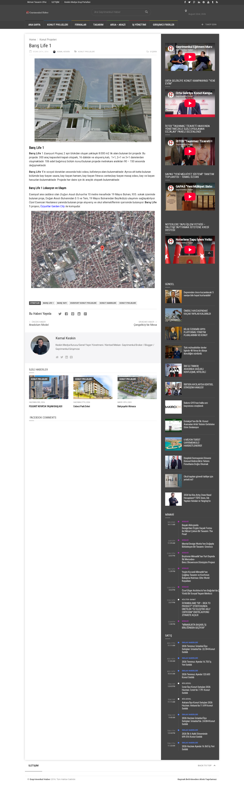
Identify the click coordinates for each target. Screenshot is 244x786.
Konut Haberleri (108, 303)
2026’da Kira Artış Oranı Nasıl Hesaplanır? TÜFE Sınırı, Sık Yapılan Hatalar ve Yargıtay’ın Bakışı (197, 499)
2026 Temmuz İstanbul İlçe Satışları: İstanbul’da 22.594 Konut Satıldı (198, 649)
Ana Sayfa (34, 24)
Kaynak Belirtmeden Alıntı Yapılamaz (197, 779)
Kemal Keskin (63, 52)
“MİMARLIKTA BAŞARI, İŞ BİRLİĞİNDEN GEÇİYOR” (194, 626)
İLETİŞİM (55, 2)
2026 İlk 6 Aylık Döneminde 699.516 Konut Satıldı (194, 735)
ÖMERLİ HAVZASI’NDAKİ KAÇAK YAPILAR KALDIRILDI (197, 312)
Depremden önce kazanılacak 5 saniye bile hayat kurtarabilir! (198, 294)
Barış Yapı (62, 303)
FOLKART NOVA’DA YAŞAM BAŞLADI (45, 406)
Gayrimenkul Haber (40, 779)
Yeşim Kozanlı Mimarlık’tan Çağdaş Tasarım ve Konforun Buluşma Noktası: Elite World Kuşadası (195, 576)
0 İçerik (153, 52)
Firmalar (80, 24)
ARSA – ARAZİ (117, 24)
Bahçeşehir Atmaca (127, 406)
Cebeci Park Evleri (81, 406)
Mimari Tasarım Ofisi (36, 2)
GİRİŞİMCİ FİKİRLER (163, 24)
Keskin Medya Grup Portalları (77, 2)
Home (32, 39)
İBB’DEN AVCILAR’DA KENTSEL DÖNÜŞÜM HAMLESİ (198, 386)
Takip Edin (210, 24)
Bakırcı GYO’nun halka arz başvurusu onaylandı (196, 404)
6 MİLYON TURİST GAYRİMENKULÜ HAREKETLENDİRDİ (193, 442)
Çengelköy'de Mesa (145, 324)
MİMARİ (185, 522)
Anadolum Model (39, 324)
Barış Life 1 (48, 303)
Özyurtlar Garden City (52, 206)
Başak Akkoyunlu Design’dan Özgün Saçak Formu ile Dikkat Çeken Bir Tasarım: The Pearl (197, 530)
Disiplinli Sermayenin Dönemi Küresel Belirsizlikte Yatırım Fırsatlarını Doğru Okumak (197, 461)
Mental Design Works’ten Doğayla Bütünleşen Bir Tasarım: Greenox (198, 545)
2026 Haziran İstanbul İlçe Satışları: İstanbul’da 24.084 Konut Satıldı (198, 721)
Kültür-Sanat (189, 600)
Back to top (205, 765)
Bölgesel (186, 683)
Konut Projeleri (48, 39)
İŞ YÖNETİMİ (139, 24)
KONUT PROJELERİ (57, 24)
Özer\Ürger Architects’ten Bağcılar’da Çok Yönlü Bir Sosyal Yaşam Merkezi (202, 592)
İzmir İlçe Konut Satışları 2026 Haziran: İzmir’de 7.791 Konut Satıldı (196, 689)
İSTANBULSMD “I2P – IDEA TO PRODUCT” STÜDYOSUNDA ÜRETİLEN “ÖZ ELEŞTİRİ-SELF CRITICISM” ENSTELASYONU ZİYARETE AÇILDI (196, 609)
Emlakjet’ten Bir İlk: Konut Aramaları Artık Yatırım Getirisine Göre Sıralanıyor (199, 424)
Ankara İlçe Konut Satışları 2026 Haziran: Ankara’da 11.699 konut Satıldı (197, 705)
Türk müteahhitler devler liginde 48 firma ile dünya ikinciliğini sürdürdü (195, 350)
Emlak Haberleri (190, 642)
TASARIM (98, 24)
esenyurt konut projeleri (83, 303)
